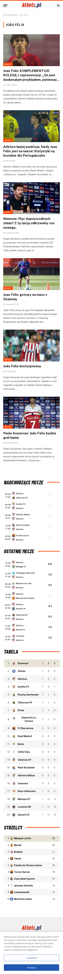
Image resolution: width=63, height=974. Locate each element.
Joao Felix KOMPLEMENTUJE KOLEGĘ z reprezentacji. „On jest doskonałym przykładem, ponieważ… (31, 75)
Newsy (8, 64)
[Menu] (5, 5)
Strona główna (10, 15)
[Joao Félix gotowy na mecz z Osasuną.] (31, 274)
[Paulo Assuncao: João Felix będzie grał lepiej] (31, 413)
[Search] (58, 5)
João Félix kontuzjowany (22, 366)
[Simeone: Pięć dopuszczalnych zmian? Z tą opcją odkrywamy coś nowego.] (31, 198)
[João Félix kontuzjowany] (31, 345)
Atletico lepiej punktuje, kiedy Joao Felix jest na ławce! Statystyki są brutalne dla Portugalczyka (30, 151)
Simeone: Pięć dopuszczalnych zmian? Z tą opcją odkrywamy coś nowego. (29, 223)
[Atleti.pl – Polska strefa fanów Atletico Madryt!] (31, 5)
